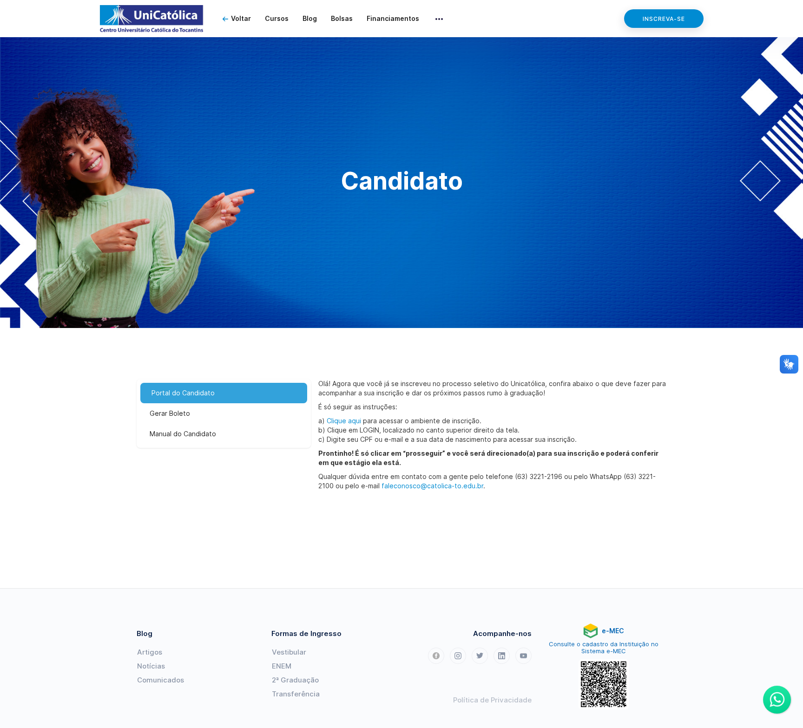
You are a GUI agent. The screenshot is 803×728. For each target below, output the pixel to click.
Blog (310, 18)
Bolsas (342, 18)
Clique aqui (344, 421)
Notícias (151, 666)
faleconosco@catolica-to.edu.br (432, 486)
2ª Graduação (295, 680)
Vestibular (289, 652)
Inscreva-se (664, 18)
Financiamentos (393, 18)
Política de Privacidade (492, 699)
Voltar (241, 18)
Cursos (277, 18)
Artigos (149, 652)
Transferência (296, 693)
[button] (439, 19)
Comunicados (160, 680)
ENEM (281, 666)
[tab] (223, 393)
